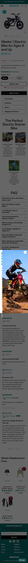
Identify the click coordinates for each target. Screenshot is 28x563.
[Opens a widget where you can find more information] (22, 560)
